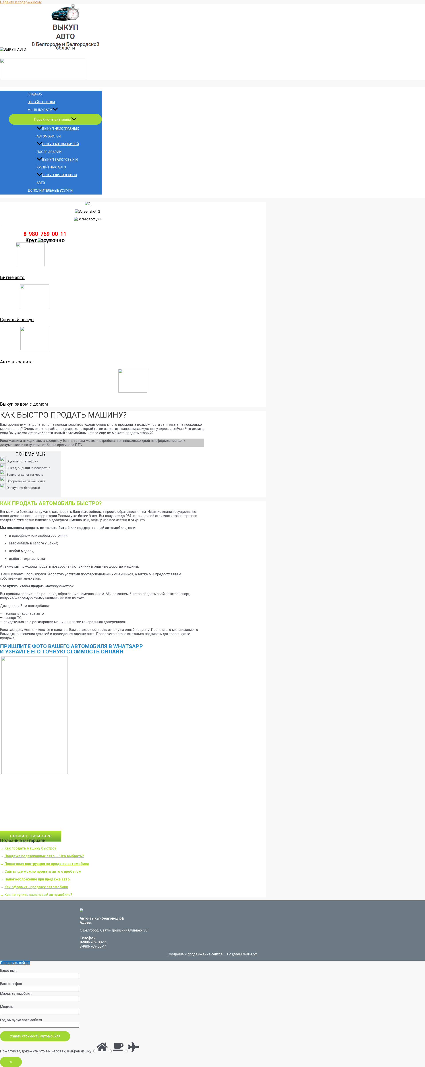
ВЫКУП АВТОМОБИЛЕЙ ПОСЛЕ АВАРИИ (58, 148)
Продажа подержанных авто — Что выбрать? (44, 856)
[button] (30, 836)
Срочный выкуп (17, 319)
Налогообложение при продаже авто (37, 879)
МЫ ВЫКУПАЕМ (40, 110)
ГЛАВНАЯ (35, 94)
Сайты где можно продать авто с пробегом (42, 871)
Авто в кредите (16, 362)
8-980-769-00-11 (93, 942)
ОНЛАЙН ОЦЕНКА (41, 102)
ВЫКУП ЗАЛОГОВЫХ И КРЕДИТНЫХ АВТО (57, 163)
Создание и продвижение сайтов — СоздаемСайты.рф (212, 954)
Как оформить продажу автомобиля (36, 887)
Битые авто (12, 277)
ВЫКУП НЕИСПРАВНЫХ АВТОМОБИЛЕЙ (58, 132)
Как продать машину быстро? (30, 848)
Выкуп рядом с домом (24, 404)
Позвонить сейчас (15, 963)
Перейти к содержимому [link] (21, 2)
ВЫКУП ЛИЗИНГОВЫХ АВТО (57, 179)
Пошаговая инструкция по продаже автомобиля (46, 864)
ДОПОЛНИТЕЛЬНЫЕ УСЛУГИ (50, 191)
